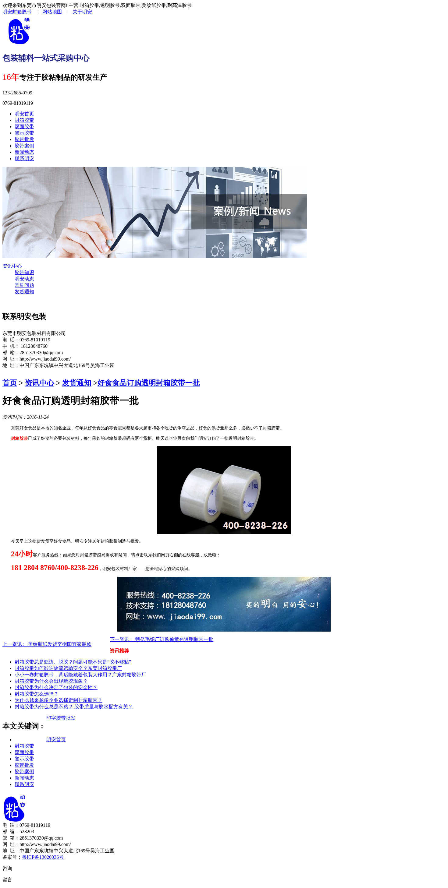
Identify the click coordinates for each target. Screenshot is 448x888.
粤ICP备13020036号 (43, 857)
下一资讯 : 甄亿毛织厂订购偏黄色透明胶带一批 (161, 639)
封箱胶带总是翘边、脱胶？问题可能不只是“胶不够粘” (73, 661)
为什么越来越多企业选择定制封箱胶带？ (58, 700)
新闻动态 (24, 152)
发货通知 (24, 291)
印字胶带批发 (61, 718)
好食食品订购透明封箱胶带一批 (149, 383)
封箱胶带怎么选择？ (37, 693)
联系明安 (24, 158)
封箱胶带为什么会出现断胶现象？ (51, 681)
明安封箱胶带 (17, 11)
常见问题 (24, 285)
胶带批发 (24, 139)
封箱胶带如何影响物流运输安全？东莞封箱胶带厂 (68, 668)
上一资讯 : (46, 644)
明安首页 (24, 113)
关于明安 (82, 11)
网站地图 (52, 11)
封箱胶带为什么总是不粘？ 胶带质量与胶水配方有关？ (74, 706)
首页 (9, 383)
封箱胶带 (24, 120)
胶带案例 (24, 145)
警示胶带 (24, 133)
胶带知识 (24, 272)
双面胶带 (24, 126)
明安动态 (24, 278)
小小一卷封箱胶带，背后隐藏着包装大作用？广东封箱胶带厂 (80, 674)
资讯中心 (12, 266)
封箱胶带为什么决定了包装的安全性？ (56, 687)
